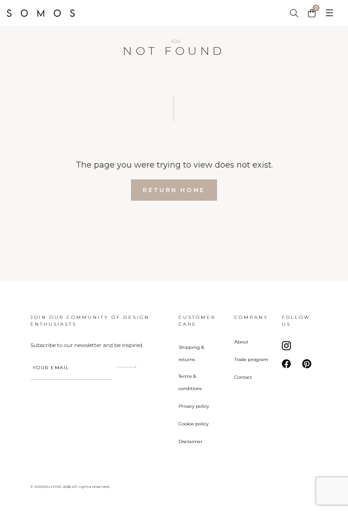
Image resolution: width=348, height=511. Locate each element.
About (241, 342)
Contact (243, 377)
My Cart (312, 12)
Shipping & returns (191, 353)
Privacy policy (194, 406)
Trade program (251, 359)
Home (47, 13)
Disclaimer (191, 441)
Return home (174, 190)
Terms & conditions (190, 382)
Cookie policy (193, 424)
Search (294, 13)
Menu (329, 13)
